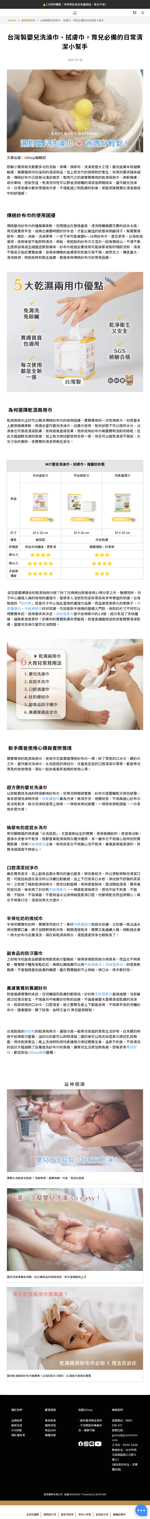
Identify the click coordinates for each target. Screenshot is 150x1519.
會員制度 (50, 1420)
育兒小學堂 (84, 1514)
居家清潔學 (67, 1514)
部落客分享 (102, 1514)
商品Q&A (50, 1430)
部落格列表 (28, 20)
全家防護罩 (32, 1514)
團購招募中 (119, 1514)
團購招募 (50, 1435)
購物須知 (50, 1425)
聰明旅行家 (50, 1514)
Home (12, 20)
